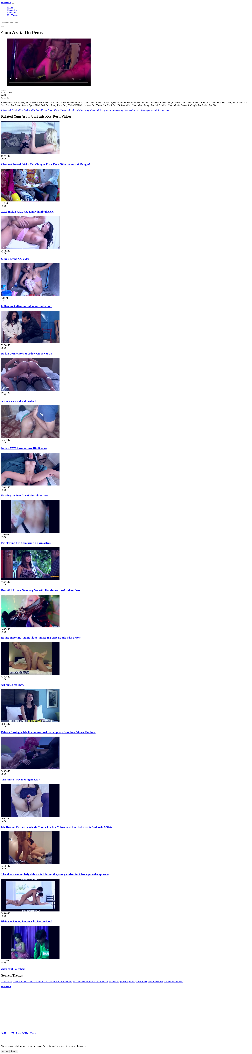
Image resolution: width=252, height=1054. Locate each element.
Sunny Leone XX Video (15, 258)
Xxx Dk (32, 981)
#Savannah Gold (9, 110)
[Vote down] (5, 90)
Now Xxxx (41, 981)
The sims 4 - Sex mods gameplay (20, 779)
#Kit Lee (73, 110)
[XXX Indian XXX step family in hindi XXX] (30, 200)
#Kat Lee (35, 110)
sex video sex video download (18, 400)
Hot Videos (12, 15)
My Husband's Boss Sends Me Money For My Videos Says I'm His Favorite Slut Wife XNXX (56, 826)
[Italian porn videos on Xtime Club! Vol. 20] (30, 342)
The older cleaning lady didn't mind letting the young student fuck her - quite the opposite (54, 874)
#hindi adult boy (97, 110)
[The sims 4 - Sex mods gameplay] (30, 768)
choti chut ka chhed (13, 968)
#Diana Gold (46, 110)
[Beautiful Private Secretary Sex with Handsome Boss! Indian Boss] (30, 579)
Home (10, 7)
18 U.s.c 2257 (7, 1033)
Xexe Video (6, 981)
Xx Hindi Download (173, 981)
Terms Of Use (22, 1033)
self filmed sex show (12, 684)
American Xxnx (20, 981)
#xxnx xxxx (163, 110)
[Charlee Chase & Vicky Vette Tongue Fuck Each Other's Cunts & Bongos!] (30, 153)
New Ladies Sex (155, 981)
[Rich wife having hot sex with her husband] (30, 910)
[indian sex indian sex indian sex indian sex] (30, 295)
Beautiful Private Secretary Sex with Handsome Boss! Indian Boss (40, 590)
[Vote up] (2, 90)
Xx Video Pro (65, 981)
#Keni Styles (24, 110)
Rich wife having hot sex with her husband (26, 921)
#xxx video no (113, 110)
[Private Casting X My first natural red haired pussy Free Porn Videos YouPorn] (30, 721)
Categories (12, 10)
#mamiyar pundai (149, 110)
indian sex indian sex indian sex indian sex (26, 306)
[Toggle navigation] (13, 3)
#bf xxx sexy (83, 110)
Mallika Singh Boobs (118, 981)
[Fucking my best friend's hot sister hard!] (30, 484)
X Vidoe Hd (53, 981)
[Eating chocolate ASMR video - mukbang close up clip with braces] (30, 626)
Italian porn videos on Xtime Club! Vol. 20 (26, 353)
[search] (2, 26)
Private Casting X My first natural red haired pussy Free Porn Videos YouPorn (48, 732)
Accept (5, 1051)
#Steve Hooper (60, 110)
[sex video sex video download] (30, 390)
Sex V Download (100, 981)
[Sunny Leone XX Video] (30, 248)
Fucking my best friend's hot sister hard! (25, 495)
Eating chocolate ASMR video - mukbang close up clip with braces (40, 637)
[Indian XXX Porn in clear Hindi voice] (30, 437)
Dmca (33, 1033)
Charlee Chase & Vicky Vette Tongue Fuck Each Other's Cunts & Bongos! (45, 164)
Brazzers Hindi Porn (82, 981)
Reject (14, 1051)
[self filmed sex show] (30, 674)
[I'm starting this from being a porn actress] (30, 532)
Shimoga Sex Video (138, 981)
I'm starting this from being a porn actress (26, 542)
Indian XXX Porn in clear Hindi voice (24, 448)
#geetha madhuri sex (130, 110)
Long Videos (13, 12)
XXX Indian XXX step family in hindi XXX (27, 211)
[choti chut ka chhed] (30, 958)
